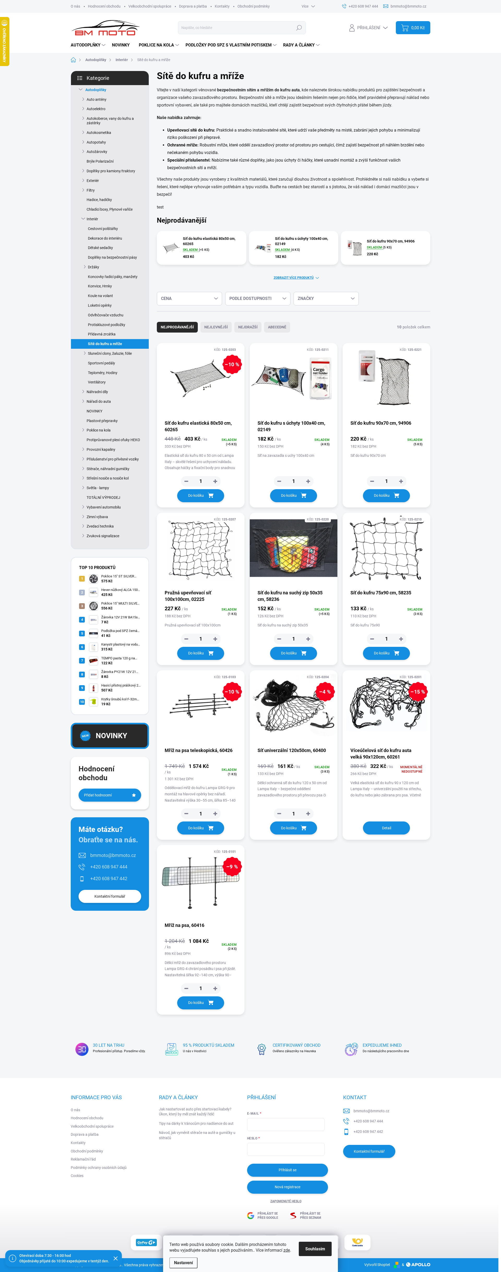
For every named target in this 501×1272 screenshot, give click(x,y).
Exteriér (93, 181)
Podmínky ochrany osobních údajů (99, 1167)
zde (286, 1250)
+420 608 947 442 (108, 878)
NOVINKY (94, 411)
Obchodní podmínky (253, 6)
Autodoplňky (95, 90)
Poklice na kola (99, 430)
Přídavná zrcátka (102, 334)
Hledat (299, 28)
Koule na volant (100, 296)
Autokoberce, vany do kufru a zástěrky (110, 120)
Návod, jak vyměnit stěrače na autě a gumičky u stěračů (197, 1135)
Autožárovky (97, 152)
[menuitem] (89, 45)
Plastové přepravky (102, 421)
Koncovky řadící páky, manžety (113, 277)
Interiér (92, 219)
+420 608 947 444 (108, 866)
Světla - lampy (98, 488)
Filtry (91, 190)
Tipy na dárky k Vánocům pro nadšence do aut (196, 1123)
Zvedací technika (100, 526)
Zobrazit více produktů (294, 278)
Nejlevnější (216, 327)
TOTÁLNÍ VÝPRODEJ (103, 497)
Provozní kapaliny (101, 449)
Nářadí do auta (99, 401)
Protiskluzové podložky (106, 325)
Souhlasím (315, 1248)
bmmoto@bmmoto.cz (113, 855)
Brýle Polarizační (100, 161)
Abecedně (277, 327)
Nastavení (183, 1262)
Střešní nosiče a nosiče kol (108, 478)
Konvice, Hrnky (100, 286)
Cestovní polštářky (103, 229)
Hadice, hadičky (99, 200)
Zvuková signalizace (103, 536)
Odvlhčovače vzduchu (105, 315)
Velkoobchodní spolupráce (149, 6)
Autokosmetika (99, 133)
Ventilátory (97, 382)
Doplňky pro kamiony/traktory (111, 171)
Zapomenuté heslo (285, 1201)
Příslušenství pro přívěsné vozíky (113, 459)
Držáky (93, 267)
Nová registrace (287, 1187)
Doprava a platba (193, 6)
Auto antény (96, 99)
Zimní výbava (97, 517)
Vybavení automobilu (104, 507)
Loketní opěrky (100, 305)
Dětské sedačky (100, 248)
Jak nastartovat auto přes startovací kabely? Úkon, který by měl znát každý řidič (195, 1111)
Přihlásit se (287, 1170)
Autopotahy (96, 142)
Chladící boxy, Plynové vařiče (110, 209)
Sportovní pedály (101, 363)
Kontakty (222, 6)
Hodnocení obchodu (104, 6)
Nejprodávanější (177, 327)
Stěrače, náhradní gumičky (108, 469)
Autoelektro (96, 109)
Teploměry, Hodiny (102, 373)
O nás (75, 6)
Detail (386, 828)
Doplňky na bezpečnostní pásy (112, 257)
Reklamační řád (83, 1159)
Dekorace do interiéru (105, 238)
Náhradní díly (97, 392)
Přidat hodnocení (98, 795)
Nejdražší (248, 327)
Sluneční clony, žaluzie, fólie (110, 353)
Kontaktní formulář (109, 896)
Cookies (77, 1176)
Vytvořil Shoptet (377, 1265)
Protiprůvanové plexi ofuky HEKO (113, 440)
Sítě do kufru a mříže (105, 344)
